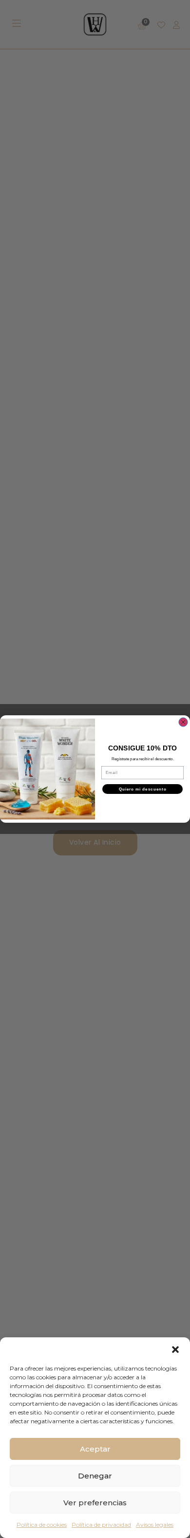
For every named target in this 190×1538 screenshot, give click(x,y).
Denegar (95, 1475)
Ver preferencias (95, 1502)
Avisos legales (154, 1524)
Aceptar (95, 1449)
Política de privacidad (101, 1524)
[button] (175, 1349)
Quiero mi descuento (143, 789)
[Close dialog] (183, 722)
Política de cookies (42, 1524)
